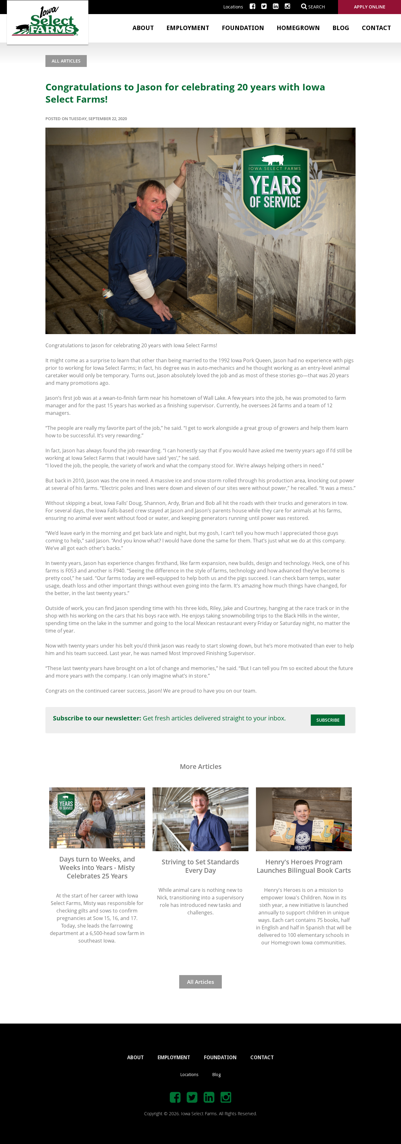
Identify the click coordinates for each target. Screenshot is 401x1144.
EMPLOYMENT (174, 1057)
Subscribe (328, 720)
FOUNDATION (220, 1057)
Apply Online (369, 7)
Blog (340, 28)
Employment (187, 28)
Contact (376, 28)
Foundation (243, 28)
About (143, 28)
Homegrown (298, 28)
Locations (233, 7)
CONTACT (262, 1057)
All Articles (66, 61)
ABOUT (135, 1057)
